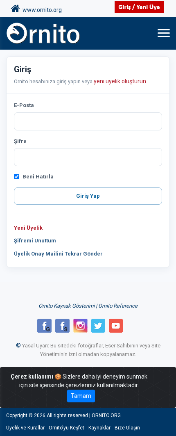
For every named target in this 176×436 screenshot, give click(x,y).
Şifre (20, 141)
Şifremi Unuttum (35, 240)
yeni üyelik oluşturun (120, 81)
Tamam (81, 396)
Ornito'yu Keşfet (66, 428)
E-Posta (24, 105)
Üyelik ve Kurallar (25, 428)
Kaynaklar (99, 428)
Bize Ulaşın (127, 428)
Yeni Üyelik (28, 228)
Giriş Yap (88, 196)
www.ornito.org (41, 10)
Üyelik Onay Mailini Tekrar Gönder (58, 254)
